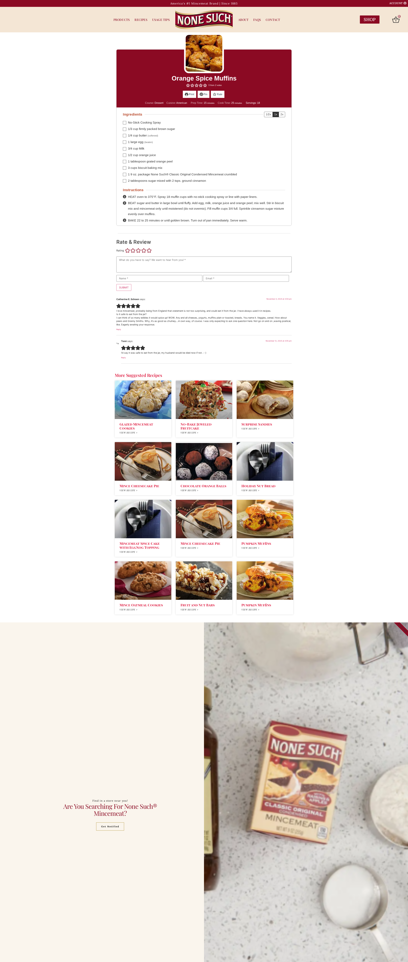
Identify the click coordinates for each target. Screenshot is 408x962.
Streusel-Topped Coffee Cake (203, 664)
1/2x (268, 114)
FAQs (257, 20)
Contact (273, 20)
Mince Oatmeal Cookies (141, 605)
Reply (118, 329)
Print (191, 94)
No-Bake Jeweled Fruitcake (196, 426)
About (243, 20)
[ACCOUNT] (405, 3)
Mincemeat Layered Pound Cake (137, 664)
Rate (219, 94)
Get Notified (110, 949)
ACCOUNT (396, 3)
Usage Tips (161, 20)
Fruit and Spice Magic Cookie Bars (261, 726)
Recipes (141, 20)
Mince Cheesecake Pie (139, 486)
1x (275, 114)
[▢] (125, 122)
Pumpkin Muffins (256, 543)
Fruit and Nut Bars (198, 605)
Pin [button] (205, 94)
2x (281, 114)
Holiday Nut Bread (258, 486)
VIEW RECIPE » (129, 432)
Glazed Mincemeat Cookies (136, 426)
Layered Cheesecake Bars (143, 724)
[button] (188, 85)
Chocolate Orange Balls (203, 486)
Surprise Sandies (256, 424)
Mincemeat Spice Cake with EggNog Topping (140, 545)
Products (121, 20)
